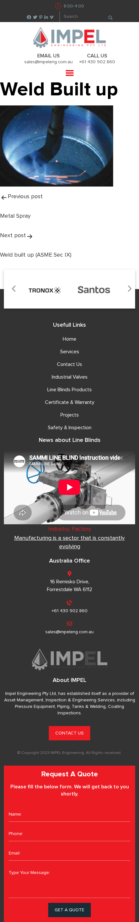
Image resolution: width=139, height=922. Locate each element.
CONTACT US (69, 733)
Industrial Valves (70, 377)
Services (69, 351)
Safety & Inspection (69, 427)
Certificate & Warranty (69, 402)
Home (69, 339)
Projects (69, 415)
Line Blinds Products (69, 389)
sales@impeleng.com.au (48, 62)
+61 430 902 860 (97, 62)
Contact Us (69, 364)
